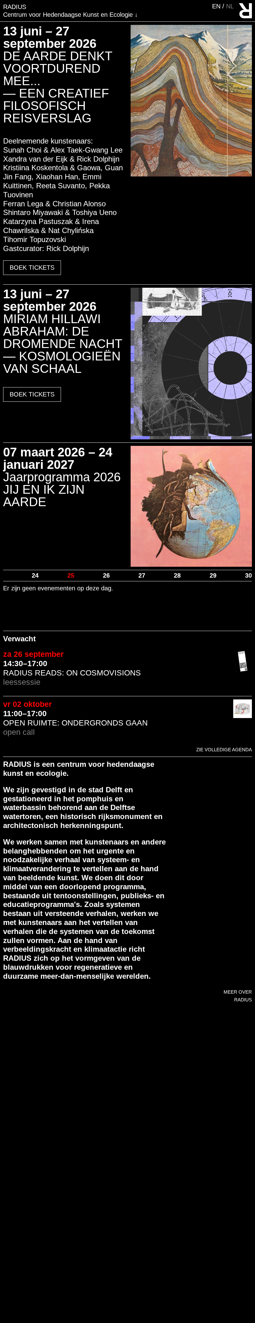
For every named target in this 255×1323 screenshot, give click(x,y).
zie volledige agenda (224, 749)
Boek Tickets (32, 267)
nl (230, 6)
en (217, 6)
